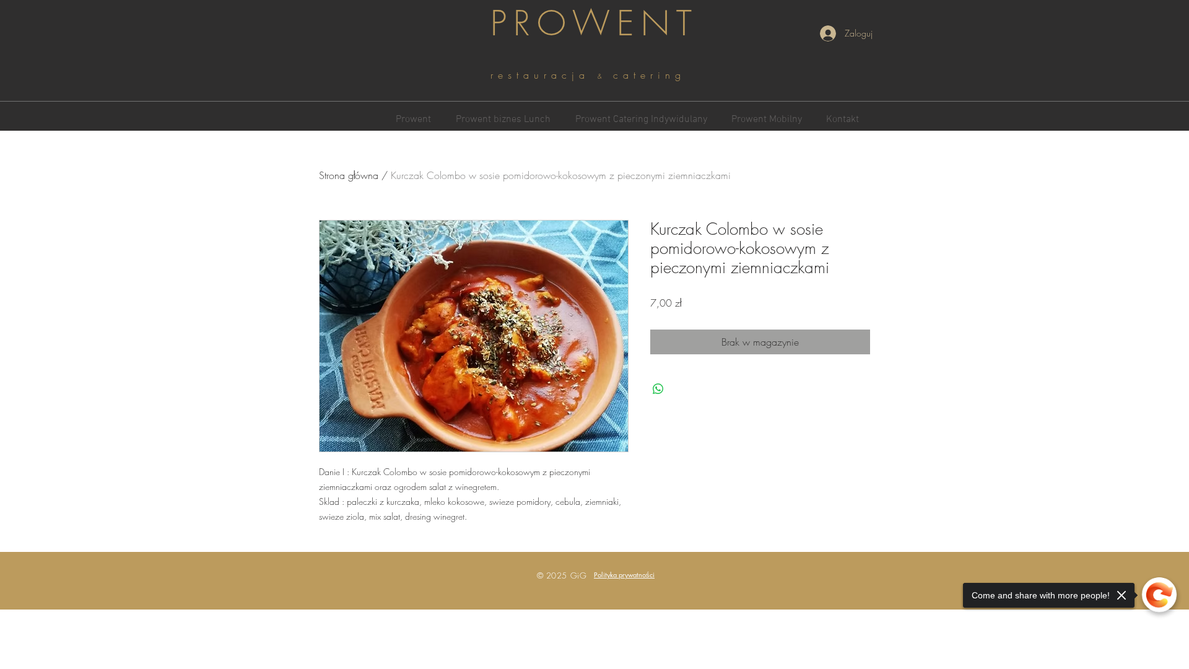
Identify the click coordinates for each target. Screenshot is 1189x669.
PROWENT (594, 23)
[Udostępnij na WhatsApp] (658, 389)
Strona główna (348, 175)
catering (649, 75)
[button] (624, 574)
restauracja (544, 75)
